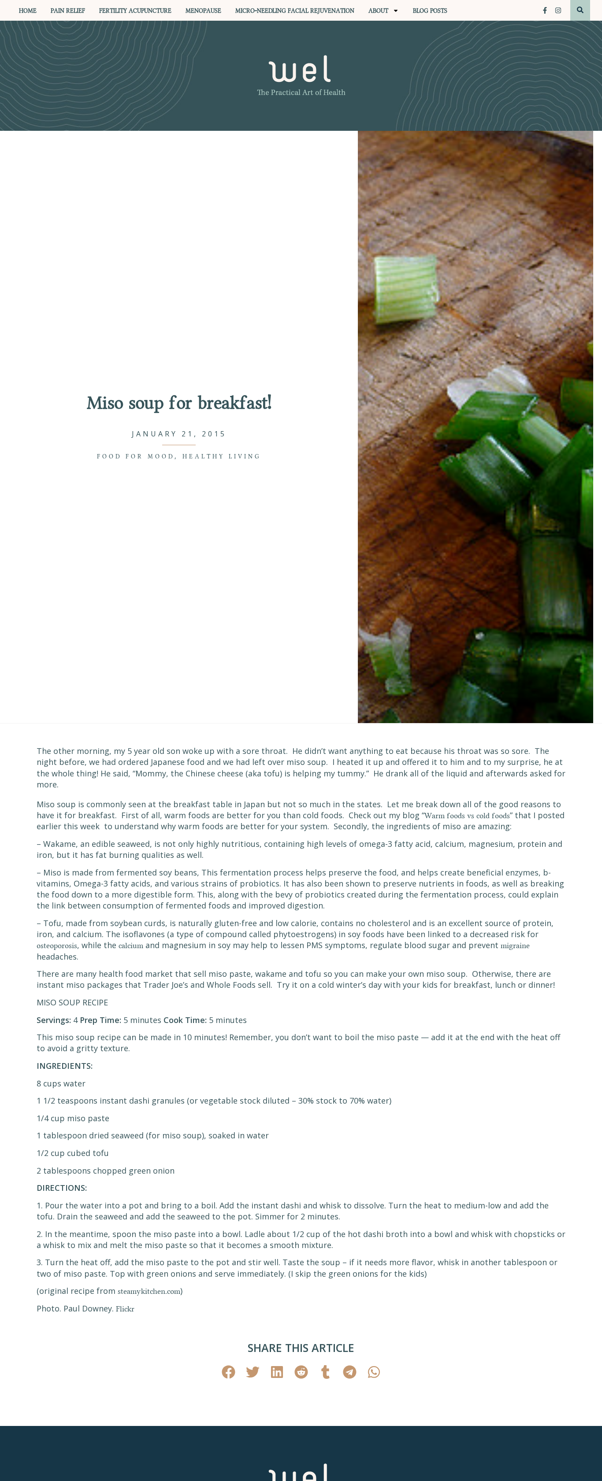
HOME (28, 10)
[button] (228, 1372)
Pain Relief (68, 10)
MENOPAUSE (203, 10)
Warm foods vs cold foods (467, 815)
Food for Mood (136, 456)
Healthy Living (221, 456)
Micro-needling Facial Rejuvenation (294, 10)
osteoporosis (57, 945)
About (378, 10)
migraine (515, 945)
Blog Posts (430, 10)
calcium (131, 945)
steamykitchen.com (149, 1291)
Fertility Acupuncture (135, 10)
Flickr (125, 1308)
